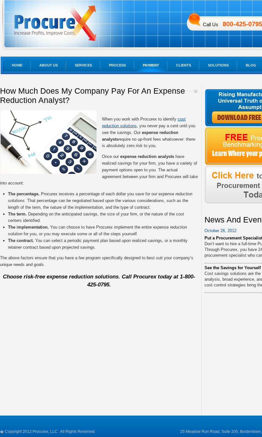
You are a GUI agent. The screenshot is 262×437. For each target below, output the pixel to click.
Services (83, 65)
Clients (183, 65)
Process (117, 65)
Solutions (218, 65)
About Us (48, 65)
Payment (151, 65)
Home (17, 65)
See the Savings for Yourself (232, 267)
